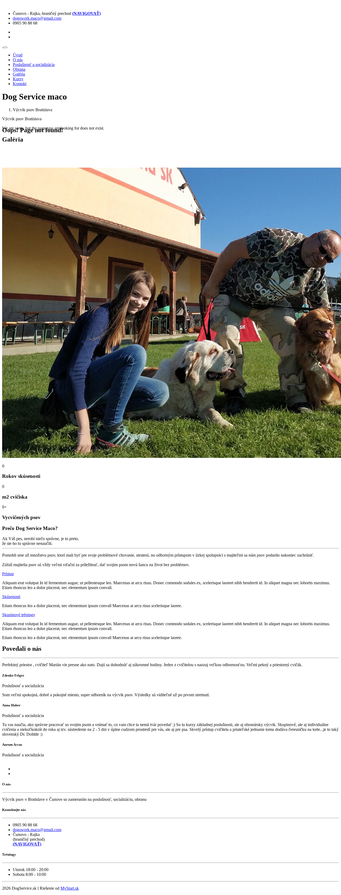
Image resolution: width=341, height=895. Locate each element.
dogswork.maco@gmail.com (37, 18)
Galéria (19, 74)
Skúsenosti (11, 596)
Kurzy (18, 79)
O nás (18, 59)
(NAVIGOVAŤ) (86, 13)
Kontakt (19, 83)
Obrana (19, 69)
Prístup (8, 573)
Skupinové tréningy (18, 614)
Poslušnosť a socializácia (34, 64)
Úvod (17, 55)
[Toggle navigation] (5, 47)
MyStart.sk (69, 888)
